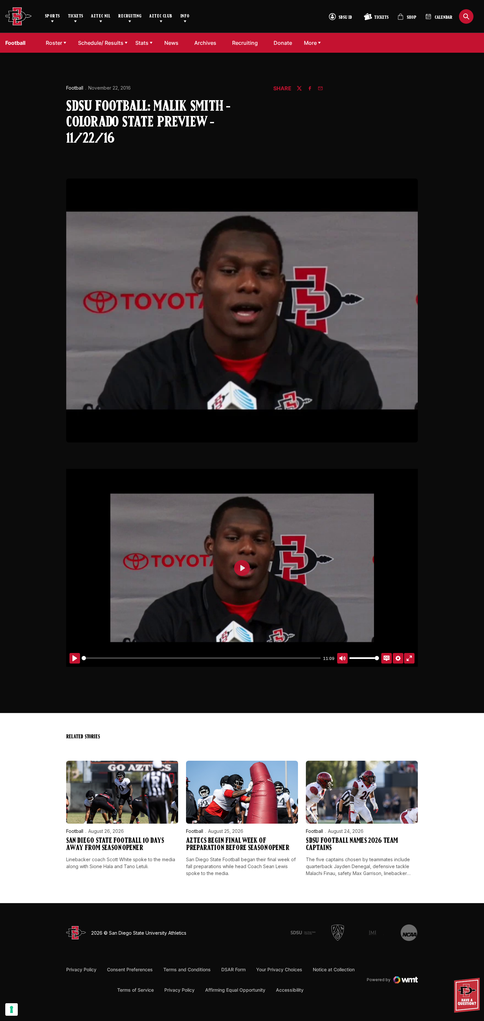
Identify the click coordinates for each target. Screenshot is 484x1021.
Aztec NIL (100, 16)
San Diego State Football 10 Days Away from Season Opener (115, 844)
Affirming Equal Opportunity (235, 990)
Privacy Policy (81, 969)
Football (74, 88)
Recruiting (129, 16)
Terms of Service (135, 990)
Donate (284, 42)
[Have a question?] (467, 995)
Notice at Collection (334, 969)
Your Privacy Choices (279, 969)
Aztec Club (160, 16)
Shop (407, 19)
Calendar (443, 17)
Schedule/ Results (100, 43)
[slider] (201, 658)
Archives (205, 43)
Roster (54, 43)
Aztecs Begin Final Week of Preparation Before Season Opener (237, 844)
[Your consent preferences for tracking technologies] (11, 1009)
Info (185, 16)
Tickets (75, 16)
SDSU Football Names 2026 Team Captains (352, 844)
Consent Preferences (130, 969)
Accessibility (290, 990)
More (310, 43)
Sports (52, 16)
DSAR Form (233, 969)
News (171, 43)
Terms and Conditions (187, 969)
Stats (141, 43)
